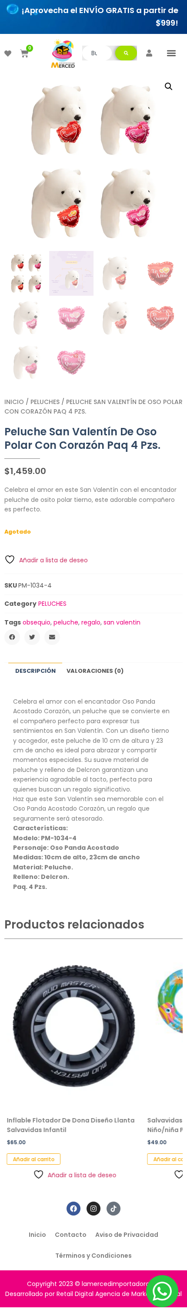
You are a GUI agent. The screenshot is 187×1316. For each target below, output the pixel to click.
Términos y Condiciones (93, 1255)
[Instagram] (93, 1209)
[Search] (126, 53)
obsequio (36, 622)
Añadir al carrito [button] (31, 1159)
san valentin (122, 622)
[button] (171, 53)
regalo (90, 622)
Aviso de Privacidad (126, 1234)
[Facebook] (73, 1209)
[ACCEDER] (149, 53)
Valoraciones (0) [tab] (95, 671)
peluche (65, 622)
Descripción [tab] (35, 671)
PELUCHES (45, 401)
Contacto (71, 1234)
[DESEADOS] (7, 53)
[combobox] (96, 53)
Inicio (14, 401)
